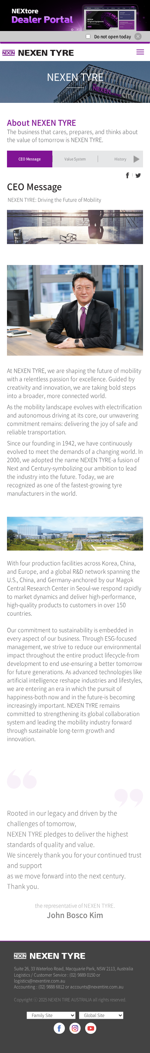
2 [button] (77, 30)
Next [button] (139, 159)
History (120, 158)
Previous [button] (12, 159)
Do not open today (112, 36)
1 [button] (72, 30)
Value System (75, 158)
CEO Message (29, 158)
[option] (75, 15)
